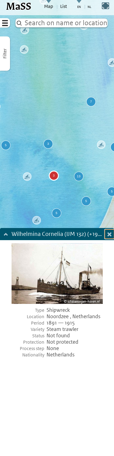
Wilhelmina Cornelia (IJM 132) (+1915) (57, 234)
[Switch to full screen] (105, 5)
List (63, 6)
